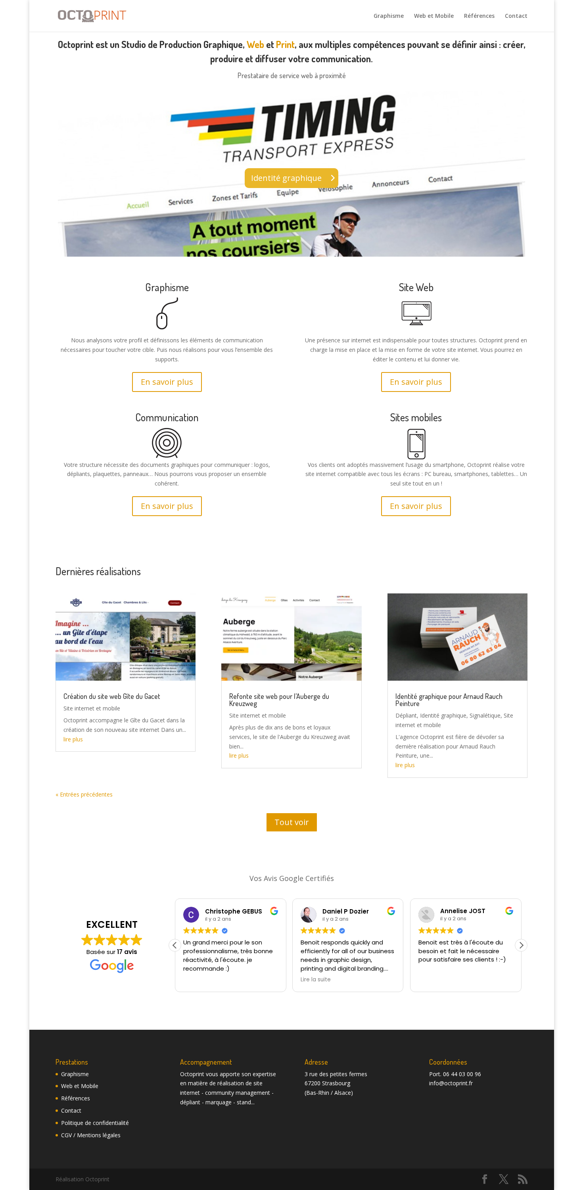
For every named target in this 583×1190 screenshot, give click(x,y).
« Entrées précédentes (84, 794)
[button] (521, 945)
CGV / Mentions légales (91, 1135)
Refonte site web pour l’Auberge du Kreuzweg (279, 700)
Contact (516, 16)
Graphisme (389, 16)
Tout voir (291, 822)
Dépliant (406, 715)
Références (479, 16)
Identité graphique (286, 178)
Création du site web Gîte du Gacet (111, 696)
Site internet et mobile (91, 708)
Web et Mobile (434, 16)
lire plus (73, 739)
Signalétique (485, 715)
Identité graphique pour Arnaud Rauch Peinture (448, 700)
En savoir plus (167, 381)
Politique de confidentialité (95, 1123)
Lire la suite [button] (316, 979)
